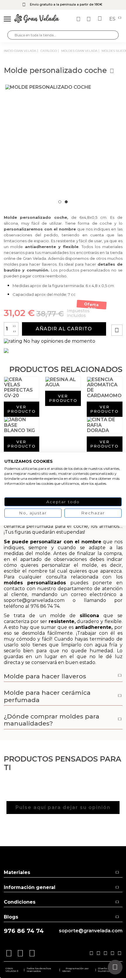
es (113, 19)
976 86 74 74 (24, 931)
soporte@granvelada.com (90, 930)
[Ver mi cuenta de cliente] (89, 19)
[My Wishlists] (79, 19)
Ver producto (21, 409)
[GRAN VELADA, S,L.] (36, 19)
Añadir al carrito (64, 329)
